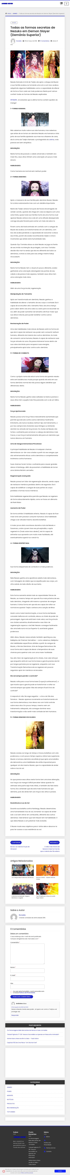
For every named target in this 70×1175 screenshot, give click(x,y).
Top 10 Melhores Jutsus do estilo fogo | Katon (45, 897)
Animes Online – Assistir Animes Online (45, 878)
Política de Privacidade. (27, 993)
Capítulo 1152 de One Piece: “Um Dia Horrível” (22, 1043)
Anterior (16, 843)
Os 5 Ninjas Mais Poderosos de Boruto (23, 877)
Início (9, 13)
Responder (15, 1015)
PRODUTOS (11, 1104)
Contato (48, 1151)
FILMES (9, 1091)
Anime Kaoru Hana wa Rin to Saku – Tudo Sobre (22, 1038)
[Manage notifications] (3, 1171)
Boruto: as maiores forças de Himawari (20, 848)
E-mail (13, 975)
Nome (13, 967)
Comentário (15, 942)
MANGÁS (10, 1095)
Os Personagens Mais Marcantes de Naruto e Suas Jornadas (27, 1030)
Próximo (53, 843)
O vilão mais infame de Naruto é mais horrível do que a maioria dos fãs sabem (50, 849)
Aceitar (60, 1171)
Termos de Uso (50, 1148)
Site (11, 983)
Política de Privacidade (47, 1144)
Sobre (48, 1137)
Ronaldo (19, 41)
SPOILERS (13, 100)
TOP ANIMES (11, 1112)
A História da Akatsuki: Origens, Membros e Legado (21, 897)
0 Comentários (44, 41)
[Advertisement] (17, 1062)
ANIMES (15, 13)
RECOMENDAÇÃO (13, 1108)
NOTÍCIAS (10, 1099)
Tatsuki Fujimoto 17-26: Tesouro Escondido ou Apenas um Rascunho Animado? (33, 1034)
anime (51, 139)
